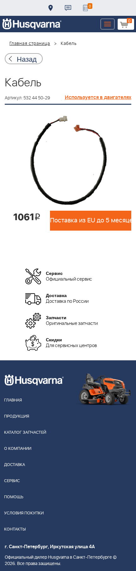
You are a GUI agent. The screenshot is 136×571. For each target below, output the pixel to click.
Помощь (13, 497)
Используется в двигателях (98, 97)
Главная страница (29, 43)
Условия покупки (24, 513)
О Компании (17, 449)
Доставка (50, 8)
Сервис (12, 481)
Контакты (68, 8)
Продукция (16, 416)
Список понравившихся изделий (85, 8)
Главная (13, 400)
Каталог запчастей (25, 433)
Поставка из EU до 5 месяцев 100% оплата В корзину (90, 220)
